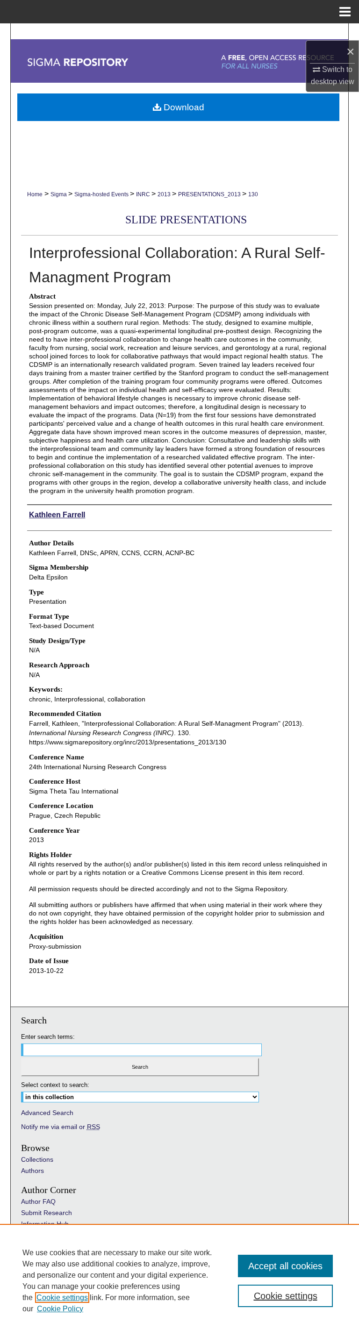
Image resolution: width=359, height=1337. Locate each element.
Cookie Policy (60, 1309)
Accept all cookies (285, 1266)
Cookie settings (62, 1297)
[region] (179, 1280)
